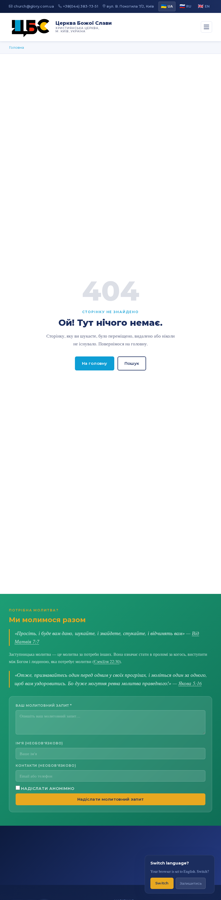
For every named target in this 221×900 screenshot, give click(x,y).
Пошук (132, 363)
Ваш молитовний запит (44, 705)
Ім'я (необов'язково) (39, 743)
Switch (162, 883)
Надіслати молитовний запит (110, 799)
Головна (16, 47)
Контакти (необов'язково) (46, 766)
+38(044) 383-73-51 (80, 6)
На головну (94, 363)
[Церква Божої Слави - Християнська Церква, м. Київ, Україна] (31, 27)
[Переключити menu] (206, 27)
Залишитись (191, 883)
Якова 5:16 (190, 683)
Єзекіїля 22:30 (106, 661)
